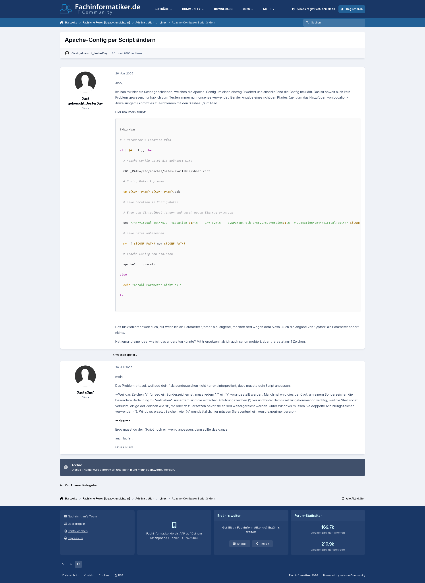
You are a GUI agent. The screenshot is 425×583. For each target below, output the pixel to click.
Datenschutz (70, 575)
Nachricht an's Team (82, 516)
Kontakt (89, 575)
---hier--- (122, 420)
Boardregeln (76, 523)
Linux (138, 53)
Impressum (75, 538)
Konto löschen (78, 531)
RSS (121, 575)
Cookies (104, 575)
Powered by (344, 575)
